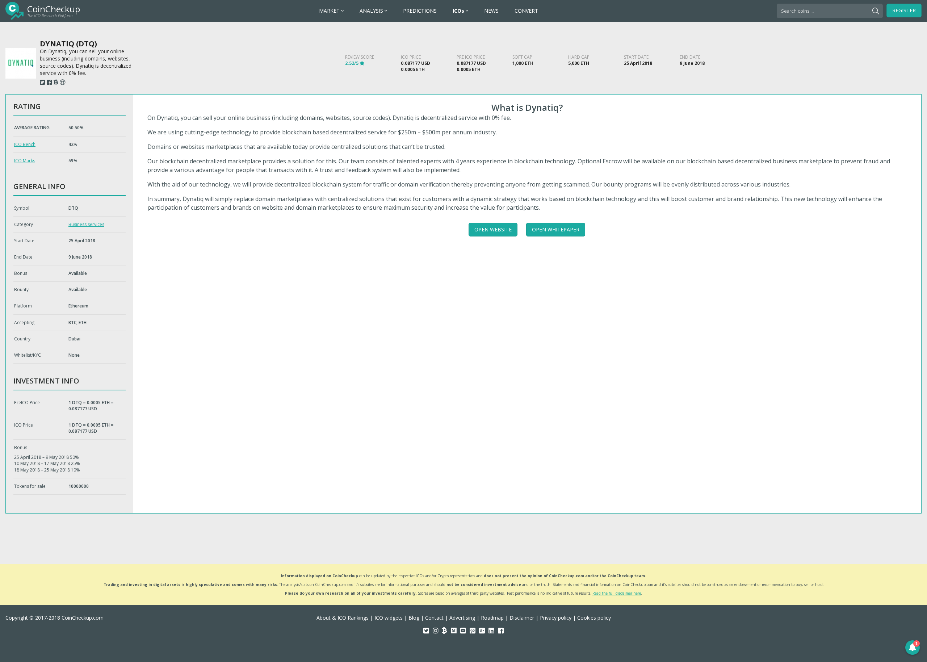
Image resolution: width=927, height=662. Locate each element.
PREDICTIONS (420, 10)
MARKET (330, 10)
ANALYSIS (372, 10)
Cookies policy (594, 617)
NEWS (491, 10)
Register (904, 10)
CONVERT (526, 10)
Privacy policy (555, 617)
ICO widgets (388, 617)
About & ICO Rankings (342, 617)
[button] (912, 647)
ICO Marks (24, 161)
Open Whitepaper (555, 229)
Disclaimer (521, 617)
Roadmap (492, 617)
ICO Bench (24, 144)
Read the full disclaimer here (616, 593)
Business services (86, 224)
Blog (413, 617)
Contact (434, 617)
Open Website (493, 229)
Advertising (462, 617)
